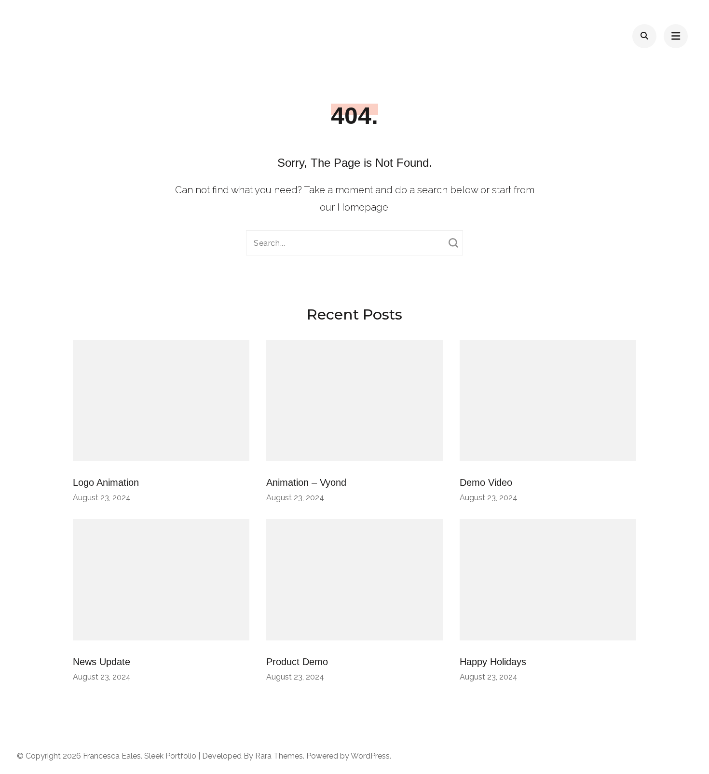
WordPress (370, 756)
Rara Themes (279, 756)
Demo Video (486, 482)
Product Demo (297, 661)
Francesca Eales (112, 756)
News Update (101, 661)
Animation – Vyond (306, 482)
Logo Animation (106, 482)
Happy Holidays (493, 661)
